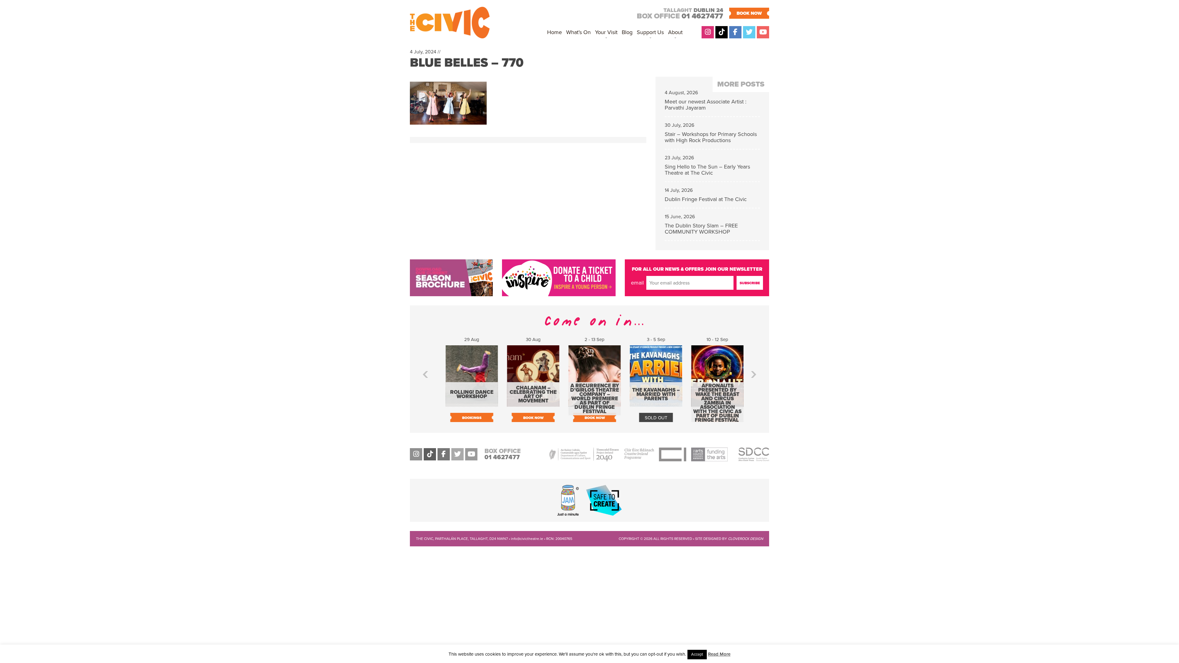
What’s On (578, 32)
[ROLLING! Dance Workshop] (467, 404)
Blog (627, 32)
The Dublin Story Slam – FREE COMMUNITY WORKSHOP (701, 229)
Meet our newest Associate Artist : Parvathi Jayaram (705, 105)
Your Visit (606, 32)
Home (554, 32)
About (675, 32)
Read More (719, 654)
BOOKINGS (467, 418)
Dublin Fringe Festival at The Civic (706, 199)
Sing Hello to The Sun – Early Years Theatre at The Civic (707, 170)
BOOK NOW (749, 13)
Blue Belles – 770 (466, 62)
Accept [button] (697, 654)
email (637, 282)
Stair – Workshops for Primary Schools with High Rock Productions (711, 137)
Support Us (650, 32)
